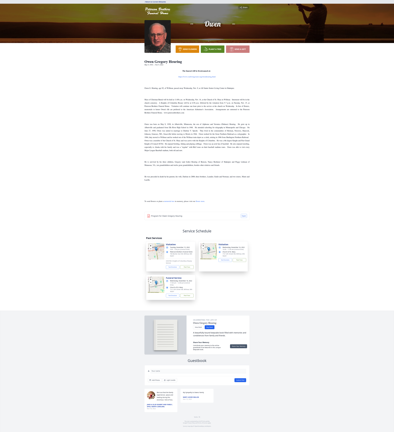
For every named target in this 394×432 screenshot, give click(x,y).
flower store (200, 201)
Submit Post (240, 380)
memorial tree (169, 201)
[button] (156, 249)
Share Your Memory (238, 346)
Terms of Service (202, 423)
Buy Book (209, 327)
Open (244, 216)
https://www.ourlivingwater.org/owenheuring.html (197, 76)
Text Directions (172, 267)
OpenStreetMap (199, 426)
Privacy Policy (191, 423)
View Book (198, 327)
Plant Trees (187, 267)
